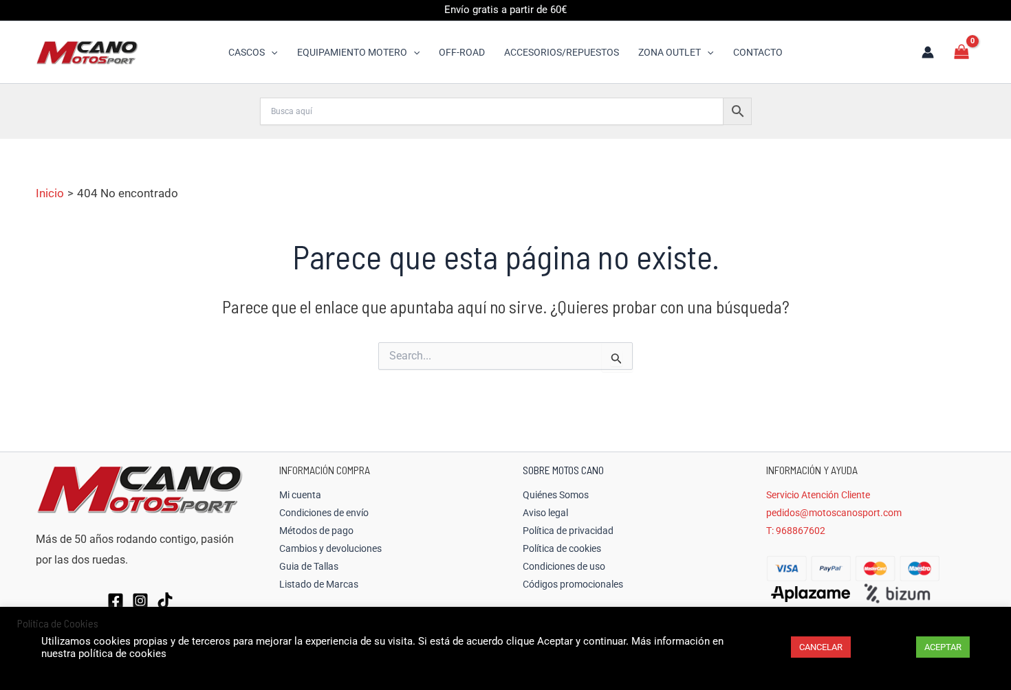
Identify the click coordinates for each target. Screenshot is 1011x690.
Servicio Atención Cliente (818, 494)
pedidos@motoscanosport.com (834, 512)
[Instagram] (140, 600)
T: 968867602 (795, 530)
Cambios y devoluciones (330, 548)
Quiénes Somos (556, 494)
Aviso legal (545, 512)
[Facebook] (115, 600)
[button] (271, 52)
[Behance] (165, 600)
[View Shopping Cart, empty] (961, 51)
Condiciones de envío (324, 512)
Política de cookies (562, 548)
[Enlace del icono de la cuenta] (928, 52)
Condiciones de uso (564, 566)
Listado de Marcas (318, 584)
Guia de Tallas (308, 566)
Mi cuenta (300, 494)
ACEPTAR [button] (942, 647)
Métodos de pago (316, 530)
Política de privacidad (568, 530)
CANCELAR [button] (820, 647)
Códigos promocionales (573, 584)
